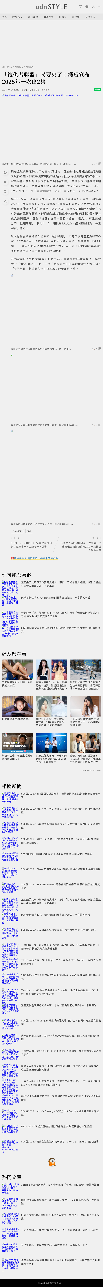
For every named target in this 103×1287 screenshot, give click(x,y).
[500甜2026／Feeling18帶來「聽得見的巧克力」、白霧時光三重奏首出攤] (11, 1025)
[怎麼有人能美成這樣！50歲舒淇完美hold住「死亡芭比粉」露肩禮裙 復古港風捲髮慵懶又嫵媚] (11, 1070)
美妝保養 (48, 17)
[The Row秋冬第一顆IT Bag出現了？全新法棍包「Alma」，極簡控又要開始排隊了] (11, 964)
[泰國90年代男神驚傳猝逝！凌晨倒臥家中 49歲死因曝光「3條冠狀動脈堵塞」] (11, 1100)
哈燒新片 (30, 67)
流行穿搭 (33, 17)
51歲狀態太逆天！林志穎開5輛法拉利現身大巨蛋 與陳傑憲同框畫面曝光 (51, 758)
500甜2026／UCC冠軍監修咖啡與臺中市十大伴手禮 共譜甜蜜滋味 (58, 929)
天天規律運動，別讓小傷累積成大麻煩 (17, 684)
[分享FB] (5, 172)
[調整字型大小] (5, 201)
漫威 (29, 531)
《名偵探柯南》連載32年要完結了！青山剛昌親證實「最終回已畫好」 (61, 1230)
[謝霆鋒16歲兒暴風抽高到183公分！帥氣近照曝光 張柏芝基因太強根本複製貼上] (11, 1264)
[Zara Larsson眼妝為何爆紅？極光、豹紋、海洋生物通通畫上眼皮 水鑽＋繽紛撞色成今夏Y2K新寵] (11, 994)
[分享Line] (5, 182)
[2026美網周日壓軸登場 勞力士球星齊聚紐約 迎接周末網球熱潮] (11, 858)
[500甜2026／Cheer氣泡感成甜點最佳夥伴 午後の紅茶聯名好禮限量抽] (11, 873)
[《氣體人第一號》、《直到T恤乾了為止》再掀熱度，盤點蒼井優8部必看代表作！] (11, 1055)
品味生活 (90, 17)
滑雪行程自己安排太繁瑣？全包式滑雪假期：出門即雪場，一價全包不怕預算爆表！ (85, 685)
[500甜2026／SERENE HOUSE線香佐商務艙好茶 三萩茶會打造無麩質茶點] (11, 888)
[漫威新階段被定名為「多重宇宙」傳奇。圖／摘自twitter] (56, 475)
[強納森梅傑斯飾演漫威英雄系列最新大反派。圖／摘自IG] (56, 309)
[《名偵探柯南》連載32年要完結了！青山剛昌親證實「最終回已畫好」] (11, 1234)
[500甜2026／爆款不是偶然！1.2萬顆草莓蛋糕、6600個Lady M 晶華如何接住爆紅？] (11, 843)
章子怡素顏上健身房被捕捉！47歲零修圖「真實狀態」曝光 (54, 1245)
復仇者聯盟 (17, 531)
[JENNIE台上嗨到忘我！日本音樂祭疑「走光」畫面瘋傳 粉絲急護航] (11, 1189)
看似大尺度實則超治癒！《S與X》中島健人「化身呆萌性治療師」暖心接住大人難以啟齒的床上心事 (85, 758)
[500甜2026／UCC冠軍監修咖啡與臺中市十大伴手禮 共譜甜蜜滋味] (11, 934)
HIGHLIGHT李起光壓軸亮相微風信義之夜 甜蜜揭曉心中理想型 (56, 1126)
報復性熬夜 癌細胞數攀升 (16, 718)
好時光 (63, 17)
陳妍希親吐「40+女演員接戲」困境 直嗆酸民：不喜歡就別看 (55, 597)
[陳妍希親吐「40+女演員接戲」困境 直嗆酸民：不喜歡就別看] (11, 602)
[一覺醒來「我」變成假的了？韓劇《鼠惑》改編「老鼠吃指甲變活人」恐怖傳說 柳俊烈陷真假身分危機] (11, 617)
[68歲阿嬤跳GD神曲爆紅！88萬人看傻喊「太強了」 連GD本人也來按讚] (11, 1219)
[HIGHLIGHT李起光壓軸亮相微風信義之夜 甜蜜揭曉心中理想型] (11, 1130)
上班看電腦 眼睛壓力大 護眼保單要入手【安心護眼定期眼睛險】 (85, 722)
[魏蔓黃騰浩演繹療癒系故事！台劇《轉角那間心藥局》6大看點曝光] (11, 1009)
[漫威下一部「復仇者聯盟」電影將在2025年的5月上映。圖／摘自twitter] (51, 127)
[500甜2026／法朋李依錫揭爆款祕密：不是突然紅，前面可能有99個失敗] (11, 828)
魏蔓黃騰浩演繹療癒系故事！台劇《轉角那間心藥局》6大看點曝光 (59, 1005)
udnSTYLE (7, 67)
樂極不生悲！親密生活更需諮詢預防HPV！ (17, 757)
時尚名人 (17, 17)
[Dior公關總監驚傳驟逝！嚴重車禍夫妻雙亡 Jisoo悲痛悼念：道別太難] (11, 1204)
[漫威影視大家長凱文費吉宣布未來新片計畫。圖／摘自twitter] (56, 388)
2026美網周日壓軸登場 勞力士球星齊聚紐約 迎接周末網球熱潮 (56, 854)
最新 (4, 17)
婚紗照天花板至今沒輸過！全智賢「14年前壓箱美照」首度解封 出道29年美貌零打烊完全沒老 (51, 722)
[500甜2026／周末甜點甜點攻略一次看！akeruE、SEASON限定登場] (11, 1146)
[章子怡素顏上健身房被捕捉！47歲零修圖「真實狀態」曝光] (11, 1249)
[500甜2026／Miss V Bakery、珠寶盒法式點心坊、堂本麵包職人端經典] (11, 1115)
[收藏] (5, 191)
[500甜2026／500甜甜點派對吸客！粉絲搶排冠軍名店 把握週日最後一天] (11, 798)
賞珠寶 (76, 17)
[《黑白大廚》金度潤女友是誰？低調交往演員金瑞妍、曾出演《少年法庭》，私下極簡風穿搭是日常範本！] (11, 1085)
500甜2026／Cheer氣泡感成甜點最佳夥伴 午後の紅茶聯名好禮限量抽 (61, 869)
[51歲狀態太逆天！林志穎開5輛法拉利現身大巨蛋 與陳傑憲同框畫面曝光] (11, 632)
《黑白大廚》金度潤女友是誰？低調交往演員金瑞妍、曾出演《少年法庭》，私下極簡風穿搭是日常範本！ (60, 1082)
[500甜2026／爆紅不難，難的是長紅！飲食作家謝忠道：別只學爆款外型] (11, 813)
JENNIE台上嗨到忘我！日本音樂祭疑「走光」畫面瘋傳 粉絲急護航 (60, 1184)
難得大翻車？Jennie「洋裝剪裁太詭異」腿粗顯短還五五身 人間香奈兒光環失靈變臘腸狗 (51, 685)
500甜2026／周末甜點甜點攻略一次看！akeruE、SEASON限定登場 (59, 1141)
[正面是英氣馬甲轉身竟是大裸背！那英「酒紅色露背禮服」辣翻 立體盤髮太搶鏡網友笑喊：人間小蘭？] (11, 586)
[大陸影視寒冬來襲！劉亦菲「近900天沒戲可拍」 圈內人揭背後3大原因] (11, 1040)
